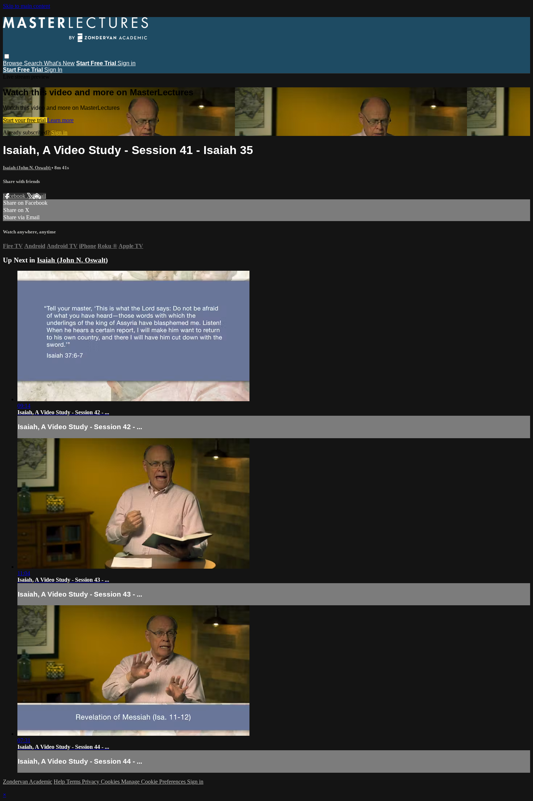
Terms (74, 782)
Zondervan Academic (27, 782)
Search (34, 63)
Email (39, 196)
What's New (59, 63)
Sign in (126, 63)
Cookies (111, 782)
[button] (6, 56)
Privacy (91, 782)
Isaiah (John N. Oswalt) (27, 167)
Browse (13, 63)
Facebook (15, 196)
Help (60, 782)
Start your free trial (25, 120)
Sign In (53, 70)
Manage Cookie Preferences (154, 782)
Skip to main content (26, 6)
